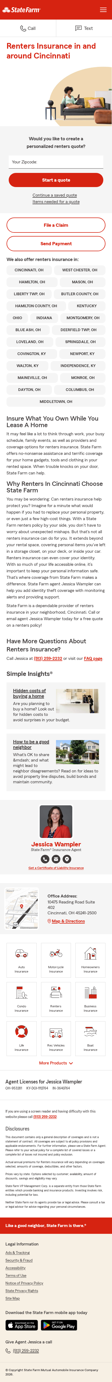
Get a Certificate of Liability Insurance (56, 867)
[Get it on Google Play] (59, 1325)
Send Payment (56, 243)
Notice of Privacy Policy (24, 1283)
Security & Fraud (19, 1260)
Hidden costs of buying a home (29, 693)
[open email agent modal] (56, 860)
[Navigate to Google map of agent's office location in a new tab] (67, 859)
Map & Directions (68, 921)
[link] (28, 10)
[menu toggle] (103, 9)
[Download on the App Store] (21, 1325)
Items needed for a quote (56, 202)
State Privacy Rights (21, 1291)
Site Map (12, 1298)
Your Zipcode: (24, 162)
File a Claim (56, 225)
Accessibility (15, 1268)
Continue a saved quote (55, 195)
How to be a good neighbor (31, 744)
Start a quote (56, 180)
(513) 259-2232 (48, 658)
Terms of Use (15, 1276)
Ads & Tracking (17, 1253)
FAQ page (93, 658)
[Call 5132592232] (45, 859)
